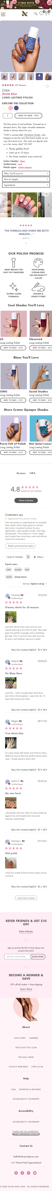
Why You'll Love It (13, 173)
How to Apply (11, 179)
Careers (33, 1038)
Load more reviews (26, 898)
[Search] (35, 13)
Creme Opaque (25, 167)
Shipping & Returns (30, 1089)
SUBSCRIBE (38, 957)
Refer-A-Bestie (26, 931)
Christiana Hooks (32, 134)
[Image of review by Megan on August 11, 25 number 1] (11, 743)
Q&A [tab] (32, 473)
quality (18, 569)
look (27, 569)
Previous (3, 77)
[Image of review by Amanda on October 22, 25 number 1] (11, 617)
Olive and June (16, 1186)
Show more (20, 576)
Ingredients (9, 184)
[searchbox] (15, 557)
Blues (22, 161)
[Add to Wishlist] (47, 86)
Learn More (26, 988)
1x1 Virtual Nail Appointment (26, 1162)
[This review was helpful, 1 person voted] (39, 829)
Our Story (20, 1038)
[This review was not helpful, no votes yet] (44, 649)
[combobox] (35, 583)
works (9, 577)
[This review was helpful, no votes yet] (39, 649)
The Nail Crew (26, 1057)
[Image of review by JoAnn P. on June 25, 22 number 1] (11, 802)
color (8, 569)
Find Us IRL (37, 1067)
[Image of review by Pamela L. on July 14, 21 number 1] (11, 862)
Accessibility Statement (26, 1099)
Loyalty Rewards (18, 1067)
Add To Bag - (15, 348)
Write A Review (26, 500)
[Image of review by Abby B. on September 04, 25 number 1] (11, 683)
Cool (20, 164)
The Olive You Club (26, 1047)
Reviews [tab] (21, 473)
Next (49, 77)
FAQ (13, 1089)
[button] (3, 204)
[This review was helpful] (39, 886)
